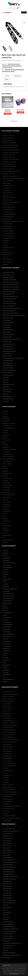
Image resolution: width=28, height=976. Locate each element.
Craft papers (5, 533)
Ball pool (5, 466)
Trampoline (5, 444)
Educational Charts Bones (8, 732)
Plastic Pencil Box (7, 715)
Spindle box (5, 411)
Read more (8, 112)
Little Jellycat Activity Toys (9, 691)
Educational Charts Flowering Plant (10, 145)
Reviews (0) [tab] (17, 76)
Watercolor (5, 513)
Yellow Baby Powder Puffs (8, 233)
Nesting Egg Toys (7, 535)
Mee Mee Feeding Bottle (8, 216)
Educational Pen (6, 188)
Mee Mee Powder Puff (8, 235)
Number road (6, 777)
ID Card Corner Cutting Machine (10, 449)
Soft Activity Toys (7, 811)
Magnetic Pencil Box (7, 713)
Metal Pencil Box (6, 718)
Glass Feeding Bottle (7, 226)
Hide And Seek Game (7, 485)
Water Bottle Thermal (7, 749)
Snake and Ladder (7, 820)
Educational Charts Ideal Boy (9, 154)
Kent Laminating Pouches (8, 459)
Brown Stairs (6, 413)
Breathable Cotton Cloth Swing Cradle (11, 202)
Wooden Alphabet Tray (8, 428)
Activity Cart (5, 813)
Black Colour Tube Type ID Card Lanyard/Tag (14, 69)
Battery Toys (5, 257)
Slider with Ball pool (7, 463)
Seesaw (4, 442)
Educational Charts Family (8, 169)
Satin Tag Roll (6, 435)
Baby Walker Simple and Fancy (9, 214)
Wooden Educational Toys (8, 787)
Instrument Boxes (7, 511)
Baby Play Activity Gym (8, 699)
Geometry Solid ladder (8, 540)
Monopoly (5, 475)
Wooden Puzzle (6, 425)
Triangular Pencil (6, 190)
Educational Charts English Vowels (10, 159)
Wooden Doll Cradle (7, 200)
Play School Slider (7, 440)
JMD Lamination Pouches (8, 456)
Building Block (6, 447)
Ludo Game (5, 480)
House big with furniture (8, 720)
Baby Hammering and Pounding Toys (11, 694)
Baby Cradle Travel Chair (8, 211)
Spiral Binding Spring (7, 758)
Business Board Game (8, 801)
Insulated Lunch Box (7, 706)
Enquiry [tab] (6, 79)
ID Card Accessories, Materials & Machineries (12, 65)
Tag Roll (5, 437)
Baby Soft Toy (6, 250)
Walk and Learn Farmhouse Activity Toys (12, 818)
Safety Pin (5, 245)
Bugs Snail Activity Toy (8, 696)
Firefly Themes (21, 973)
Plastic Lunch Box (7, 708)
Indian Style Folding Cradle (9, 197)
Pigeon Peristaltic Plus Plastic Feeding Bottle (13, 221)
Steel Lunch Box (6, 711)
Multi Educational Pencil (8, 192)
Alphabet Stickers (7, 183)
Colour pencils (6, 530)
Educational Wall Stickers (8, 185)
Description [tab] (7, 76)
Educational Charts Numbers (9, 730)
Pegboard (5, 416)
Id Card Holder (6, 451)
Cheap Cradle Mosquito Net (9, 207)
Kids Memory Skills (7, 478)
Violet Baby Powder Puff (8, 238)
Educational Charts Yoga (8, 164)
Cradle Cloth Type (7, 195)
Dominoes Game (6, 492)
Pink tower (5, 773)
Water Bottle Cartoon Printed (9, 742)
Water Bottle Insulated (8, 746)
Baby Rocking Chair (7, 204)
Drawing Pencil (6, 509)
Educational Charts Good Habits (10, 725)
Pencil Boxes (6, 518)
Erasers (4, 523)
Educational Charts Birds (8, 737)
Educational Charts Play (8, 727)
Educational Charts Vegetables (9, 142)
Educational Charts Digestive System (11, 150)
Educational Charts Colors (8, 734)
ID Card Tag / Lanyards (7, 67)
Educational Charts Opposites (9, 161)
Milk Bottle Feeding (7, 219)
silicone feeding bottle (8, 223)
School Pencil (6, 521)
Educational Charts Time (8, 140)
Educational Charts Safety (8, 157)
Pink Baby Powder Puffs (8, 231)
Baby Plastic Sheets (7, 254)
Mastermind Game (7, 497)
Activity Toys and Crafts (8, 701)
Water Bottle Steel (7, 744)
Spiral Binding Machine (8, 796)
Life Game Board (6, 490)
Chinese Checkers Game (8, 494)
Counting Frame (6, 506)
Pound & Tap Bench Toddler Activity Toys (12, 806)
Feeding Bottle (6, 242)
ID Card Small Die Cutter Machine (10, 792)
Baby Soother (6, 240)
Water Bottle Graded (7, 770)
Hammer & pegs (6, 418)
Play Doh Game (6, 504)
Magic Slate (5, 499)
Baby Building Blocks (7, 259)
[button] (24, 22)
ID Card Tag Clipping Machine (9, 794)
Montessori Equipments (8, 784)
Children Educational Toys (8, 808)
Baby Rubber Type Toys (8, 252)
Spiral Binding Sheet (7, 756)
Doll (4, 537)
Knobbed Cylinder (7, 775)
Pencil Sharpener (6, 525)
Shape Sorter (6, 430)
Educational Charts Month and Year (10, 147)
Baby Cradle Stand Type (8, 209)
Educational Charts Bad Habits (9, 166)
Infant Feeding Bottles (8, 228)
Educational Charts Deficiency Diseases (11, 171)
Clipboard (5, 528)
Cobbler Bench (6, 421)
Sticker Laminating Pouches (9, 765)
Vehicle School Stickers (8, 181)
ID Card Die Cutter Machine (9, 789)
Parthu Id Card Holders (8, 454)
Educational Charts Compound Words (11, 152)
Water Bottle (5, 768)
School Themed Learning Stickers (10, 176)
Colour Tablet (6, 780)
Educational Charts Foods (8, 138)
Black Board (5, 471)
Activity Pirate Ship (7, 703)
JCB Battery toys (6, 803)
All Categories (7, 12)
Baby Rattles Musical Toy (8, 247)
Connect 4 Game (6, 487)
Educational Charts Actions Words (10, 739)
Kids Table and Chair (7, 473)
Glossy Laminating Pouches (9, 763)
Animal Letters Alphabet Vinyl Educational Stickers (14, 178)
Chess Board (6, 264)
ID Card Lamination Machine (9, 815)
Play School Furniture (7, 751)
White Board (5, 468)
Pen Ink (4, 516)
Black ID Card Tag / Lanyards (14, 64)
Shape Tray (5, 432)
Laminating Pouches (7, 461)
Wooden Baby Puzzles (8, 261)
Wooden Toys (6, 542)
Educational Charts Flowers (9, 173)
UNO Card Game (6, 482)
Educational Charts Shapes (9, 723)
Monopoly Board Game (8, 799)
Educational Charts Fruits (8, 135)
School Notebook (7, 502)
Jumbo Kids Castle (7, 753)
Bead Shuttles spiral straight (9, 423)
